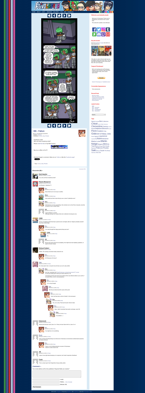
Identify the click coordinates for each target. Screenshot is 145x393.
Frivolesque (72, 6)
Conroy (105, 126)
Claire (102, 124)
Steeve (98, 150)
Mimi (105, 144)
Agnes (93, 121)
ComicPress (76, 391)
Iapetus (97, 136)
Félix (105, 131)
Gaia (44, 136)
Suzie (102, 150)
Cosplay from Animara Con (98, 98)
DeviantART (100, 12)
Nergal (101, 146)
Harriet (92, 136)
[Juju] (35, 266)
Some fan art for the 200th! (98, 96)
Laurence (103, 136)
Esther (110, 128)
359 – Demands (95, 107)
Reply (49, 175)
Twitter (108, 12)
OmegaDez (58, 391)
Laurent (93, 138)
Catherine (105, 121)
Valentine (93, 152)
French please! (95, 100)
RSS (112, 12)
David (93, 128)
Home (33, 12)
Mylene (97, 146)
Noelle (107, 146)
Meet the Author (95, 95)
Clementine (96, 126)
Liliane (99, 138)
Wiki (65, 12)
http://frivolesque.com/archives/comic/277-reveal (68, 272)
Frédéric (100, 131)
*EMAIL (66, 382)
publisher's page (99, 42)
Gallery (56, 12)
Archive (49, 12)
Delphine (98, 128)
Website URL (63, 384)
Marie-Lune (95, 141)
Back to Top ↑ (89, 391)
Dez (36, 133)
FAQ (61, 12)
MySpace (106, 12)
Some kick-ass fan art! (97, 99)
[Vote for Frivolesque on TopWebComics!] (59, 146)
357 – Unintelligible (96, 109)
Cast (44, 12)
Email (110, 12)
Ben (100, 121)
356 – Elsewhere (96, 111)
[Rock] (35, 339)
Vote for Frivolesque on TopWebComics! (101, 82)
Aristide (97, 121)
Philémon (99, 148)
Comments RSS (82, 169)
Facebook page (70, 157)
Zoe (100, 152)
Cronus (40, 136)
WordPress (69, 391)
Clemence (106, 124)
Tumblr (102, 12)
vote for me (41, 143)
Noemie (93, 148)
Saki (93, 150)
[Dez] (41, 192)
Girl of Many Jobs (104, 134)
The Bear (107, 150)
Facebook (104, 12)
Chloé (94, 123)
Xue (97, 152)
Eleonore (105, 128)
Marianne (105, 139)
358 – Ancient (95, 108)
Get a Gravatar (69, 382)
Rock (40, 335)
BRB (93, 106)
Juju (40, 262)
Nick (104, 146)
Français (70, 12)
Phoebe (47, 136)
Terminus (40, 134)
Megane (100, 144)
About (39, 12)
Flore (94, 130)
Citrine (99, 124)
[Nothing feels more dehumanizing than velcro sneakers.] (59, 122)
